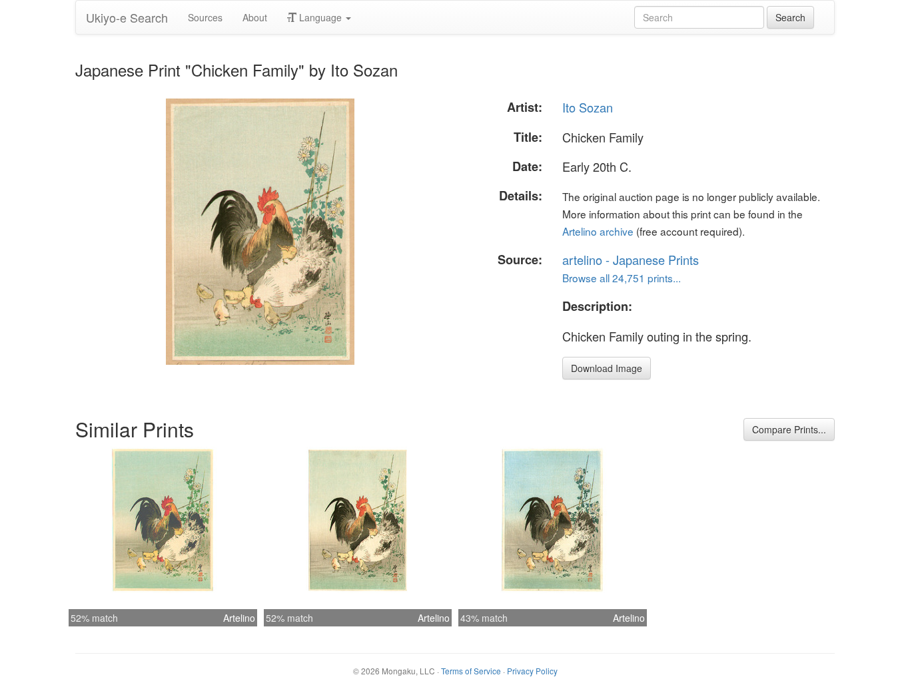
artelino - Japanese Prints (630, 259)
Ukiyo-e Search (127, 17)
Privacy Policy (532, 670)
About (254, 17)
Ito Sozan (587, 107)
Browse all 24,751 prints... (621, 277)
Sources (205, 17)
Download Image (606, 368)
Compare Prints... (789, 429)
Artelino (239, 617)
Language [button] (320, 17)
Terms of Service (471, 670)
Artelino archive (598, 231)
